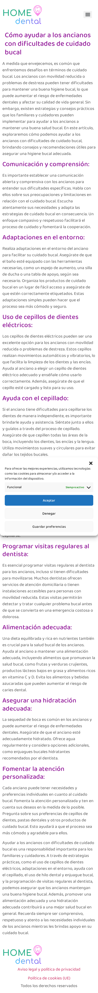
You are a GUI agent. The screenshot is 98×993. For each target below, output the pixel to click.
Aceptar (49, 500)
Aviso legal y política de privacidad (49, 969)
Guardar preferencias (49, 526)
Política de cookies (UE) (49, 978)
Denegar (49, 513)
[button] (90, 463)
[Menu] (87, 14)
